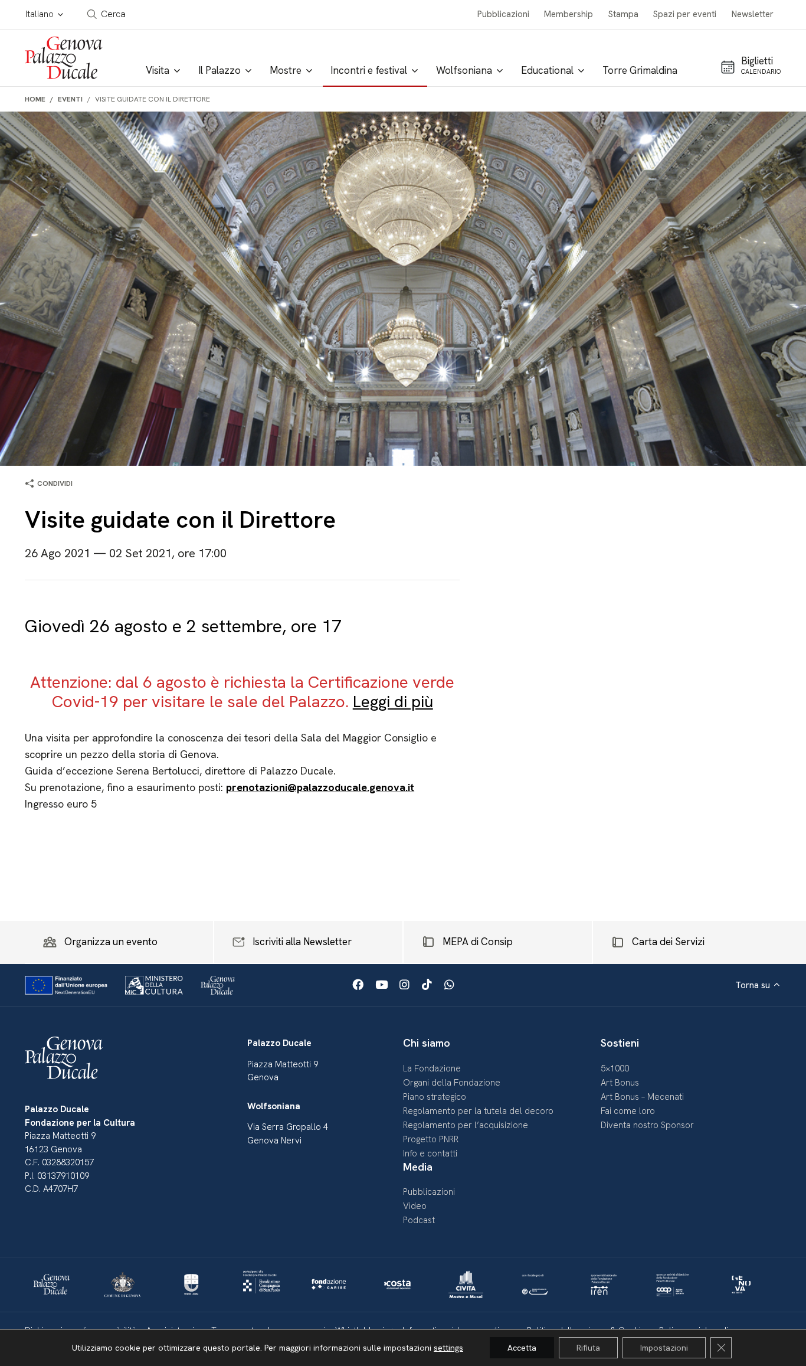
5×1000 (615, 1068)
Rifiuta (588, 1347)
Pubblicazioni (503, 14)
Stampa (623, 14)
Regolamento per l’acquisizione (465, 1125)
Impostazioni (664, 1347)
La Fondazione (432, 1068)
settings (448, 1347)
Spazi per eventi (684, 14)
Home (35, 99)
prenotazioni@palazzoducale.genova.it (320, 787)
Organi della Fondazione (451, 1083)
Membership (568, 14)
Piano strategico (434, 1097)
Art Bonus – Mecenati (642, 1097)
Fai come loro (628, 1111)
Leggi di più (393, 701)
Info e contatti (430, 1153)
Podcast (419, 1220)
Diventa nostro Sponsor (647, 1125)
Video (415, 1206)
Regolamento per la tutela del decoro (478, 1111)
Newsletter (753, 14)
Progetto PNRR (430, 1139)
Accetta (521, 1347)
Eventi (70, 99)
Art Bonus (620, 1083)
